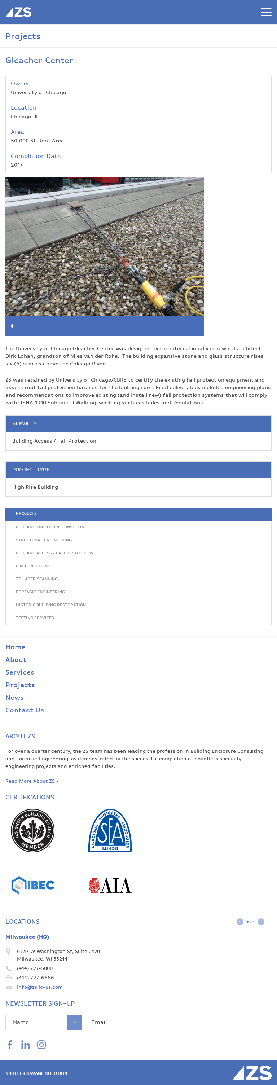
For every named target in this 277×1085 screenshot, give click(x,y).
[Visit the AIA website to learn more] (110, 905)
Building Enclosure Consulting (51, 527)
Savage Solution (36, 1074)
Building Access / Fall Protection (54, 441)
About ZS (20, 736)
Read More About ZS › (31, 781)
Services (19, 672)
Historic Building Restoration (51, 605)
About (15, 660)
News (14, 698)
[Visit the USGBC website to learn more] (32, 850)
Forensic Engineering (40, 592)
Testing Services (35, 618)
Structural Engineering (44, 540)
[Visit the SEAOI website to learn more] (110, 850)
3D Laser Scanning (37, 579)
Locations (22, 922)
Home (15, 647)
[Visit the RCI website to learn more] (32, 905)
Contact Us (24, 710)
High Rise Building (35, 487)
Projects (26, 513)
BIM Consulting (33, 566)
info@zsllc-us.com (40, 987)
